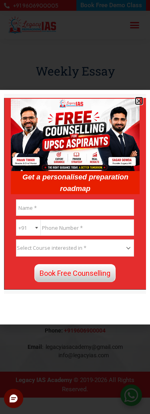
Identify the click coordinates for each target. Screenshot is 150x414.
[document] (75, 207)
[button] (139, 101)
